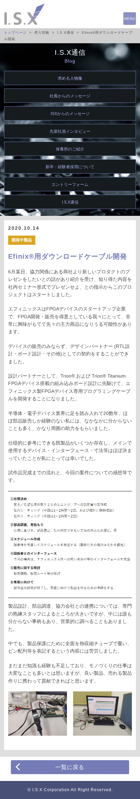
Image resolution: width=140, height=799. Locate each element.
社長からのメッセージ (70, 96)
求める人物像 (70, 78)
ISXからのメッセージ (70, 113)
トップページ (15, 32)
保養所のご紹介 (70, 149)
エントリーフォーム (70, 184)
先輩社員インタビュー (70, 131)
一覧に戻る (69, 767)
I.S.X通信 (70, 202)
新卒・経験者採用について (70, 166)
